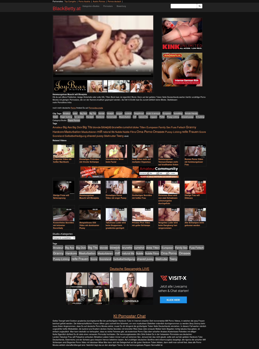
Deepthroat (139, 113)
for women (79, 116)
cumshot (127, 127)
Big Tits (93, 113)
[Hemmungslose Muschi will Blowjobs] (90, 186)
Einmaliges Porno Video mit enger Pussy (116, 196)
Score (202, 131)
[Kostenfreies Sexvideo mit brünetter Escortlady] (63, 213)
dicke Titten (139, 127)
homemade (112, 116)
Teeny (120, 136)
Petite (162, 116)
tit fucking (200, 116)
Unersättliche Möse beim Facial (115, 160)
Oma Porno (144, 131)
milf (134, 116)
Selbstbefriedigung (75, 136)
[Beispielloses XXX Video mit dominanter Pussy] (90, 213)
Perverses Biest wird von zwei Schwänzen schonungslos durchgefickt (168, 199)
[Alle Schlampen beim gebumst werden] (195, 213)
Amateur (66, 113)
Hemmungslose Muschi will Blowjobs (89, 196)
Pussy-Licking (173, 116)
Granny (191, 127)
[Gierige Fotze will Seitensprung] (63, 186)
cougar (119, 113)
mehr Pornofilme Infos (62, 102)
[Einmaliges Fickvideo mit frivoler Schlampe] (90, 150)
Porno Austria (84, 1)
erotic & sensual (153, 113)
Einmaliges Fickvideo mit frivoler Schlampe (89, 160)
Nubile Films (129, 131)
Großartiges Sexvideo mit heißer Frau (142, 196)
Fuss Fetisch (178, 127)
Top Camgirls (70, 1)
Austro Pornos (99, 1)
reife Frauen (190, 131)
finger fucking (66, 116)
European (167, 113)
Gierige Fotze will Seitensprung (61, 196)
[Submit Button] (199, 6)
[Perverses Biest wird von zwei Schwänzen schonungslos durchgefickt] (169, 186)
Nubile (118, 131)
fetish (55, 116)
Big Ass (67, 127)
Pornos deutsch (114, 1)
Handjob (89, 116)
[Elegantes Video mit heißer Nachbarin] (63, 150)
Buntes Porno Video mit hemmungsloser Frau (194, 162)
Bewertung (121, 6)
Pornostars (108, 6)
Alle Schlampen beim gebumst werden (194, 224)
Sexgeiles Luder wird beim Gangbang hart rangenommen (168, 225)
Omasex (159, 131)
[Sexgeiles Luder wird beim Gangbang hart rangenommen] (169, 213)
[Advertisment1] (182, 34)
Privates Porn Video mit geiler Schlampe (141, 224)
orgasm (153, 116)
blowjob (110, 113)
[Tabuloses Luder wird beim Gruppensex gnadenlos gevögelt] (116, 213)
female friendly (191, 113)
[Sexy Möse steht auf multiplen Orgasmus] (142, 150)
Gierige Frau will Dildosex (192, 196)
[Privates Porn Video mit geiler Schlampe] (142, 213)
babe (75, 113)
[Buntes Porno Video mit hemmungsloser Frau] (195, 150)
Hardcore (100, 116)
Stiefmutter (110, 136)
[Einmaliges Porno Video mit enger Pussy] (116, 186)
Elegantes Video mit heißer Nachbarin (62, 160)
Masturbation (124, 116)
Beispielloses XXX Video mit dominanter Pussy (89, 225)
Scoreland (58, 136)
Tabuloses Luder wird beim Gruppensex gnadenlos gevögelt (116, 225)
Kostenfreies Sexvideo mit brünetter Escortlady (63, 225)
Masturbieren (89, 131)
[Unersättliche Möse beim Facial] (116, 150)
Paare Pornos (74, 120)
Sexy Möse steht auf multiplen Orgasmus (141, 160)
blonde (101, 113)
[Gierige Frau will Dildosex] (195, 186)
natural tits (143, 116)
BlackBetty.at (67, 8)
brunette (117, 127)
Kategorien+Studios (91, 6)
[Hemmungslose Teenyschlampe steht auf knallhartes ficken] (169, 150)
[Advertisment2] (182, 69)
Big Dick (83, 113)
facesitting (178, 113)
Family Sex (165, 127)
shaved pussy (187, 116)
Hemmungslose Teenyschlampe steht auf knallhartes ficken (168, 162)
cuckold (128, 113)
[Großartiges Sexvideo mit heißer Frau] (142, 186)
